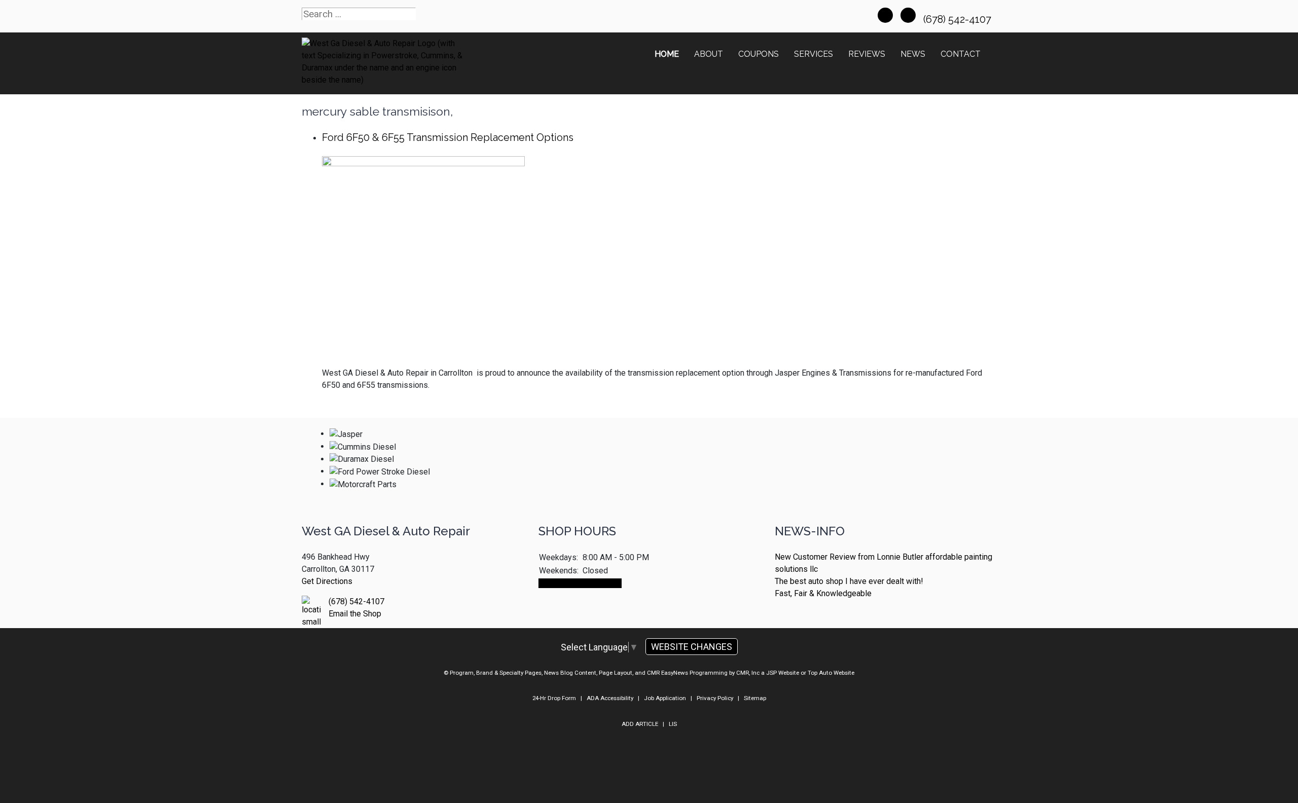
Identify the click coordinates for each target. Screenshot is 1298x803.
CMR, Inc (748, 672)
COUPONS (758, 54)
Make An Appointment (580, 583)
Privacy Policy (715, 698)
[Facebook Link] (885, 15)
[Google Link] (908, 15)
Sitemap (755, 698)
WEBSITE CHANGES (691, 646)
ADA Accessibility (610, 698)
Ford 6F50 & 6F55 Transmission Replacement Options (447, 137)
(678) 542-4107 (958, 19)
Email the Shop (355, 613)
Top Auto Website (831, 672)
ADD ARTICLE (640, 723)
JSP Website (782, 672)
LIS (673, 723)
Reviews (866, 54)
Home (667, 54)
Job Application (665, 698)
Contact (961, 54)
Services (813, 54)
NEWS (912, 54)
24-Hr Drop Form (554, 698)
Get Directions (327, 581)
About (708, 54)
